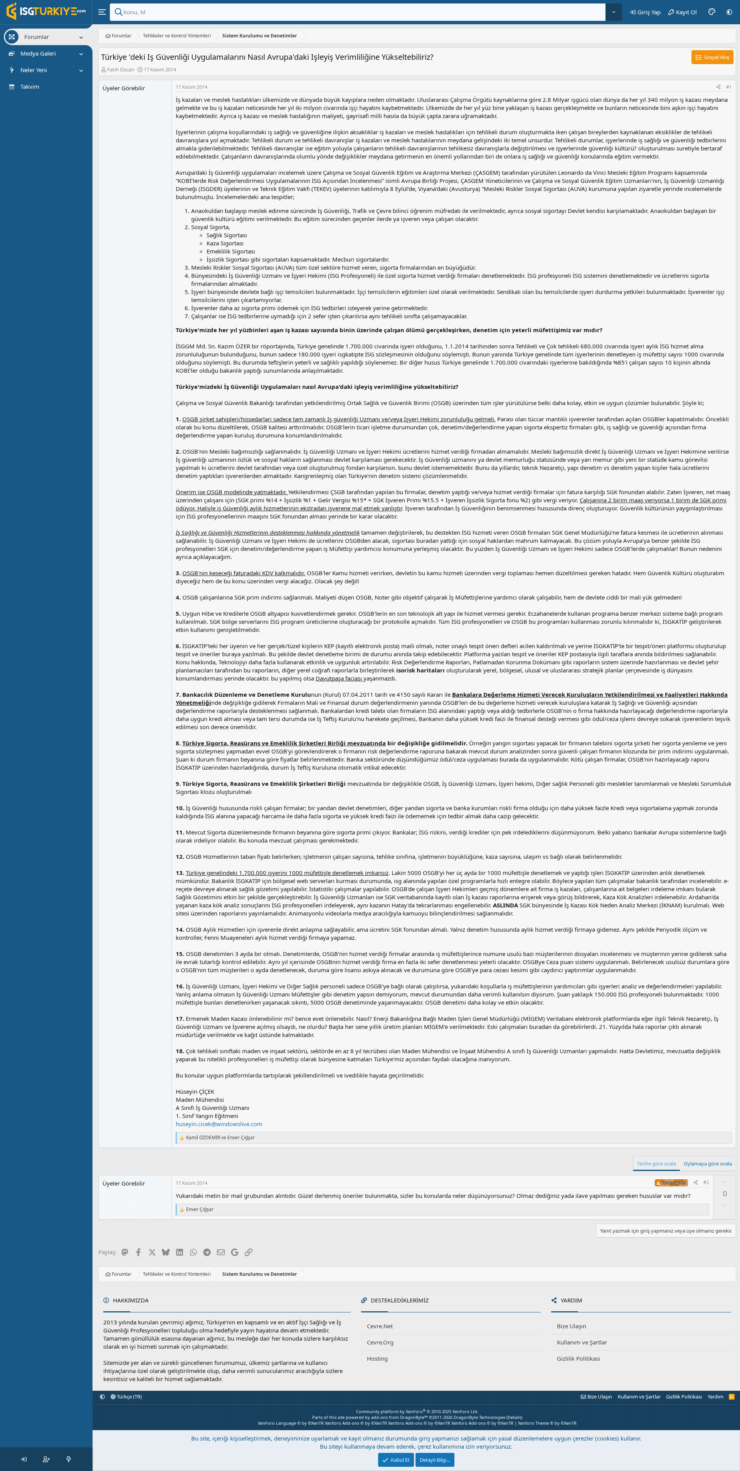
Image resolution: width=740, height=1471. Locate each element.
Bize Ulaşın (571, 1326)
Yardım (715, 1396)
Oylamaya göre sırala (708, 1163)
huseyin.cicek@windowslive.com (219, 1124)
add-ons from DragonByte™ (399, 1417)
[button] (729, 12)
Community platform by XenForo (417, 1411)
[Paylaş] (718, 87)
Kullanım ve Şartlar (582, 1342)
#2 (706, 1182)
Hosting (377, 1358)
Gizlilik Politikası (578, 1358)
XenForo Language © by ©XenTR (291, 1423)
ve (220, 1138)
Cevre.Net (380, 1326)
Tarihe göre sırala (656, 1163)
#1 (729, 87)
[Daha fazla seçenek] (613, 12)
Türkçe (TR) (129, 1396)
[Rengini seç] (712, 12)
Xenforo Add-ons (356, 1423)
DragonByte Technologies (479, 1417)
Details (514, 1417)
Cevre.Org (380, 1342)
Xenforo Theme (547, 1423)
